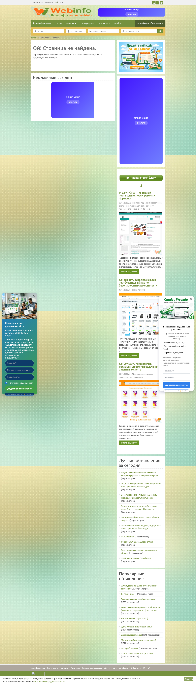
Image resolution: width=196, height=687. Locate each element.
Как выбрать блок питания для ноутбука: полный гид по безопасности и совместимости (138, 282)
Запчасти (141, 206)
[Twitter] (161, 3)
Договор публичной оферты (116, 668)
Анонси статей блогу (143, 177)
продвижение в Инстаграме (131, 377)
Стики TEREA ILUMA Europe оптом (137, 542)
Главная (34, 38)
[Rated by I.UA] (38, 674)
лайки (149, 374)
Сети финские (127, 594)
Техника (146, 209)
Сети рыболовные (129, 648)
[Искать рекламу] (160, 31)
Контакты (103, 23)
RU (57, 2)
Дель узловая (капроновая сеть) (136, 627)
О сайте (118, 23)
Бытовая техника (137, 290)
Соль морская (127, 537)
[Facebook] (157, 3)
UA (61, 2)
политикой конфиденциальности (49, 681)
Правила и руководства (92, 668)
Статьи (58, 23)
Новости (70, 23)
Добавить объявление (150, 23)
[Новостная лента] (154, 3)
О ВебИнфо (136, 668)
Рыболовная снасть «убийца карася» (138, 599)
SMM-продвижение (137, 374)
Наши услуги (86, 23)
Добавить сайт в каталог (42, 2)
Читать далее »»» (129, 272)
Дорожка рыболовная (131, 635)
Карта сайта (52, 668)
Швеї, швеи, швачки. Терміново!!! (136, 558)
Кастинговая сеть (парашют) (134, 618)
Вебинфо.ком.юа (43, 23)
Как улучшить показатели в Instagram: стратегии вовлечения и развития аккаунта (139, 366)
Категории (75, 668)
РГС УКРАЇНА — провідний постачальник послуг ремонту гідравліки (137, 195)
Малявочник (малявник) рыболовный (138, 640)
